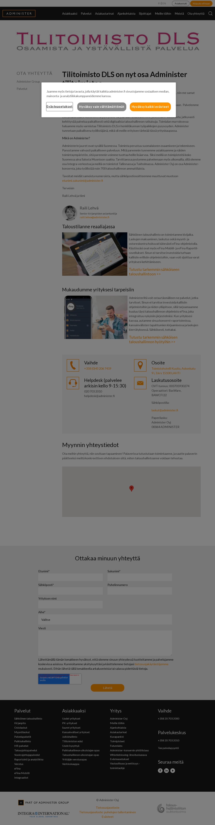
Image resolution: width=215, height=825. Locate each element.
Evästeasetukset (60, 106)
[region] (108, 99)
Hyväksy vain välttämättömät (101, 107)
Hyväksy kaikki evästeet (150, 107)
